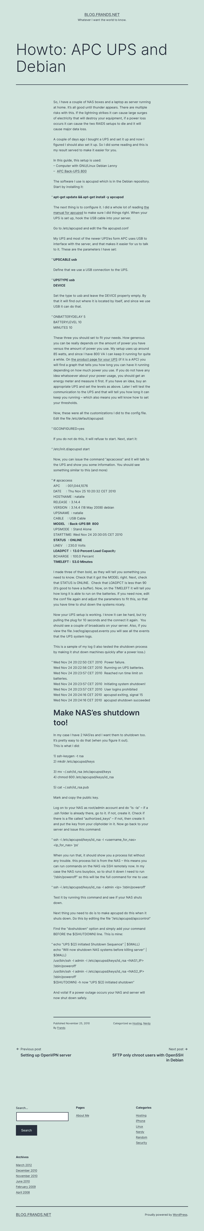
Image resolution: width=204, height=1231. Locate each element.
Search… (22, 1108)
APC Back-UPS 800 (72, 171)
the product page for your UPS (94, 359)
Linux (139, 1126)
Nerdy (147, 1023)
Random (141, 1137)
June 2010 (23, 1181)
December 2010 (26, 1170)
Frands (61, 1027)
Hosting (137, 1023)
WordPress (180, 1214)
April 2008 (23, 1192)
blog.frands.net (102, 14)
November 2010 (26, 1176)
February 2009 (26, 1186)
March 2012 (24, 1165)
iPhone (140, 1121)
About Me (82, 1115)
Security (141, 1142)
